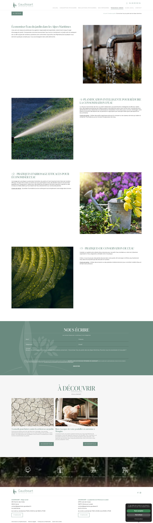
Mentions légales (32, 521)
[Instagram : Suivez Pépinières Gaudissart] (140, 493)
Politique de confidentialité (44, 521)
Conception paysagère (68, 8)
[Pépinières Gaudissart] (22, 5)
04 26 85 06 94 (135, 3)
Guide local (129, 8)
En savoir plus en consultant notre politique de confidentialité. (58, 362)
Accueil (55, 8)
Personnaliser (139, 519)
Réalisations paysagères (87, 8)
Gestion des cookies (57, 521)
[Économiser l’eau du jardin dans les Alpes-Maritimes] (112, 54)
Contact (138, 8)
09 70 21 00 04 (82, 508)
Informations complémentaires (19, 521)
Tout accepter (138, 511)
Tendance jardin (117, 8)
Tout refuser (138, 515)
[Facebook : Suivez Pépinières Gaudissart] (138, 493)
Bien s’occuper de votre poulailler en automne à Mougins (75, 430)
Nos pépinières (103, 8)
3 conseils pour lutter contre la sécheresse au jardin (32, 428)
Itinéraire (17, 515)
